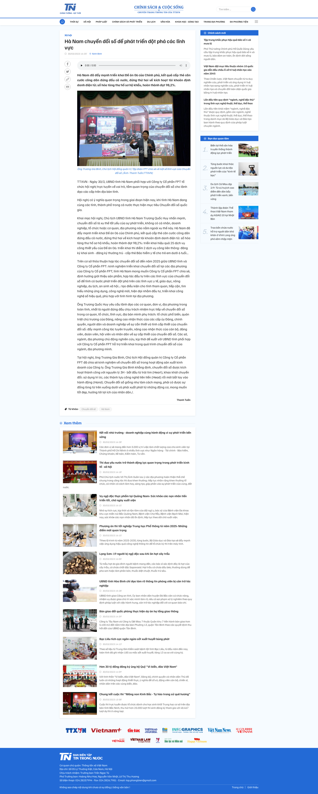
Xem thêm (72, 423)
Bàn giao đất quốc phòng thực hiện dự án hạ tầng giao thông (138, 611)
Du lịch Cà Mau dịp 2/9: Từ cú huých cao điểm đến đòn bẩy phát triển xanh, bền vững (222, 191)
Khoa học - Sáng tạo (187, 21)
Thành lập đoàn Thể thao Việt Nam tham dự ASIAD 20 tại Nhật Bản (222, 213)
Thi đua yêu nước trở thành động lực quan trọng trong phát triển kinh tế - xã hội (144, 464)
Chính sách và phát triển (127, 21)
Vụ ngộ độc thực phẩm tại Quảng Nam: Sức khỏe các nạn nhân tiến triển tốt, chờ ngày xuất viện (143, 498)
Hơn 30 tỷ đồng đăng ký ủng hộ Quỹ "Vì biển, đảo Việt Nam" (138, 666)
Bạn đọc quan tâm (218, 138)
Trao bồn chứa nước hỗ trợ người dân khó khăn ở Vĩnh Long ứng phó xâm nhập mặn (223, 233)
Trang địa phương (214, 21)
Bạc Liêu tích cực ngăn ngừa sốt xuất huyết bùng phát (134, 639)
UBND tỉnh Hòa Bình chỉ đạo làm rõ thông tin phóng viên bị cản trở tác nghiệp (144, 583)
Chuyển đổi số (89, 409)
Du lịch (151, 21)
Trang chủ (237, 787)
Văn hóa (165, 21)
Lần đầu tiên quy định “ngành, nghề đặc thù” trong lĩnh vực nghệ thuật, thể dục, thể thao (229, 101)
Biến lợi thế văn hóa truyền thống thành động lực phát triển (222, 149)
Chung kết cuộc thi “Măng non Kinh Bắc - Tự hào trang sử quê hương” (144, 694)
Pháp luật (101, 21)
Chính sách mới (217, 32)
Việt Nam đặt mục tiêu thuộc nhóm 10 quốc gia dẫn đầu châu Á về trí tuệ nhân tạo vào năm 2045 (228, 69)
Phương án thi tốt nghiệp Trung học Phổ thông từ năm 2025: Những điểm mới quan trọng (143, 528)
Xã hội (87, 21)
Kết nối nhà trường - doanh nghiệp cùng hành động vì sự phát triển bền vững (145, 434)
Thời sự (74, 21)
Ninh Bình (97, 53)
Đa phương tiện (239, 21)
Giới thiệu (252, 787)
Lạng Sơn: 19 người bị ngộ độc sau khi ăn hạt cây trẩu (134, 553)
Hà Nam (105, 409)
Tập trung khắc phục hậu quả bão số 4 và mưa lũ (227, 41)
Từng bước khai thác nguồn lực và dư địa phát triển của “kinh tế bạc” (223, 169)
